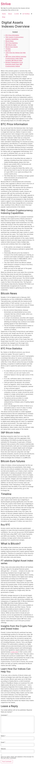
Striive (6, 4)
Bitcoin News (9, 41)
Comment (4, 715)
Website (3, 748)
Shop (3, 17)
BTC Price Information (12, 35)
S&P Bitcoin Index (10, 45)
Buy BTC (8, 50)
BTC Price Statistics (11, 43)
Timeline (8, 49)
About (10, 14)
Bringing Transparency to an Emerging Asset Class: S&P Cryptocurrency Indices (14, 64)
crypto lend (14, 652)
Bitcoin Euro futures (11, 47)
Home (4, 14)
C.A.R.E (16, 14)
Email (3, 742)
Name (3, 735)
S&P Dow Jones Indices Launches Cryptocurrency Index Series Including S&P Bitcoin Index (15, 58)
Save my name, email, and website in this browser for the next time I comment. (17, 757)
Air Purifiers (26, 14)
